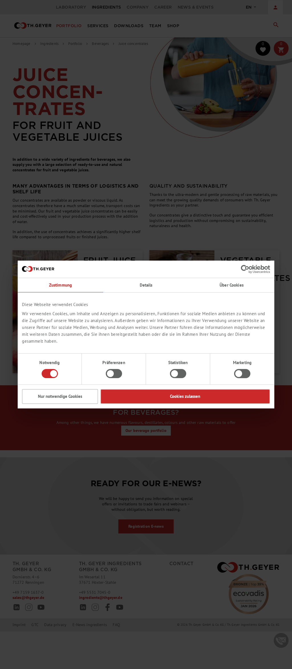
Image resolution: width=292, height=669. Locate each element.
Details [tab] (146, 285)
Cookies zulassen (185, 396)
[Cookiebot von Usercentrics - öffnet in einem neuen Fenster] (245, 269)
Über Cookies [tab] (232, 285)
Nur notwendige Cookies (60, 396)
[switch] (114, 373)
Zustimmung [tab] (60, 285)
